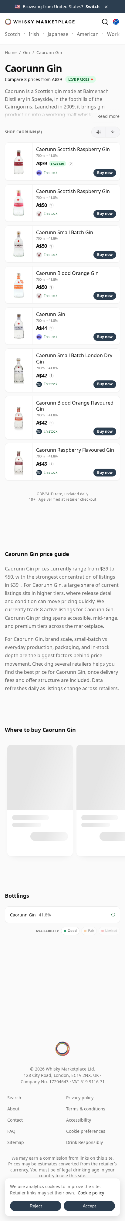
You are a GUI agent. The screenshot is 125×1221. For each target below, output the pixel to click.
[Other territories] (116, 22)
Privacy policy (79, 1097)
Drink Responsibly (84, 1142)
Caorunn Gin (23, 915)
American (88, 34)
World (114, 34)
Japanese (58, 34)
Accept (89, 1205)
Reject (36, 1205)
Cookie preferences (85, 1131)
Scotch (12, 34)
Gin (26, 52)
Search (14, 1097)
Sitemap (15, 1142)
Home (11, 52)
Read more (108, 116)
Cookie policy (91, 1193)
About (13, 1109)
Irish (34, 34)
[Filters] (99, 132)
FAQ (11, 1131)
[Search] (105, 22)
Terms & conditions (85, 1109)
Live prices (78, 79)
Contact (15, 1120)
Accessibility (78, 1120)
